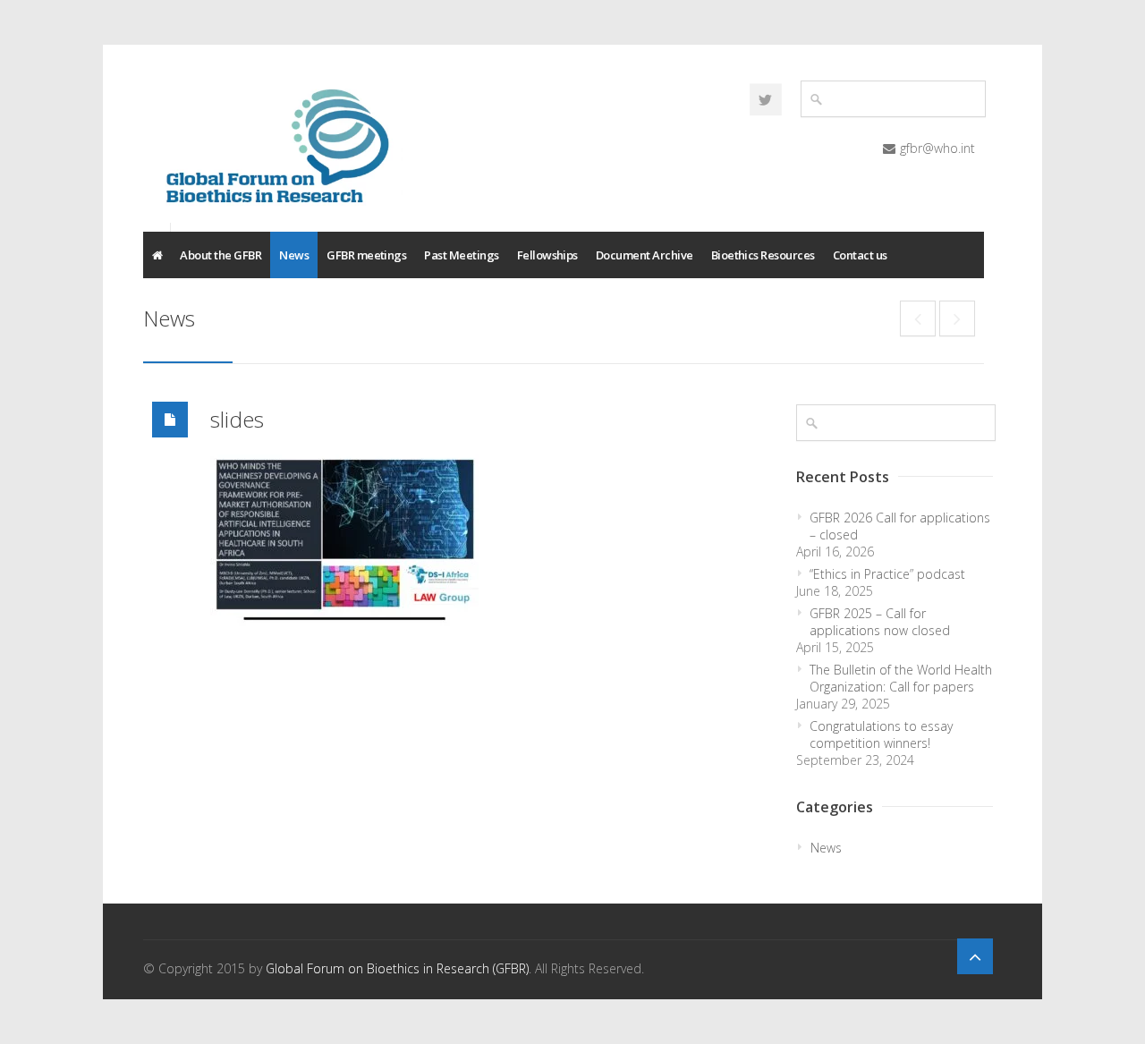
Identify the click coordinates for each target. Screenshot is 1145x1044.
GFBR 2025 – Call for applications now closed (880, 622)
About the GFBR (220, 255)
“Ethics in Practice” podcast (887, 573)
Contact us (860, 255)
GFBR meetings (366, 255)
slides (237, 419)
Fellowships (547, 255)
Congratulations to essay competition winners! (881, 734)
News (294, 255)
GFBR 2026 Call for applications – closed (900, 526)
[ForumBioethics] (766, 99)
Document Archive (644, 255)
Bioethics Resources (763, 255)
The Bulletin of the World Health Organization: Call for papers (901, 678)
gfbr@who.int (937, 148)
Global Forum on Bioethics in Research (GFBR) (397, 968)
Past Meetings (461, 255)
